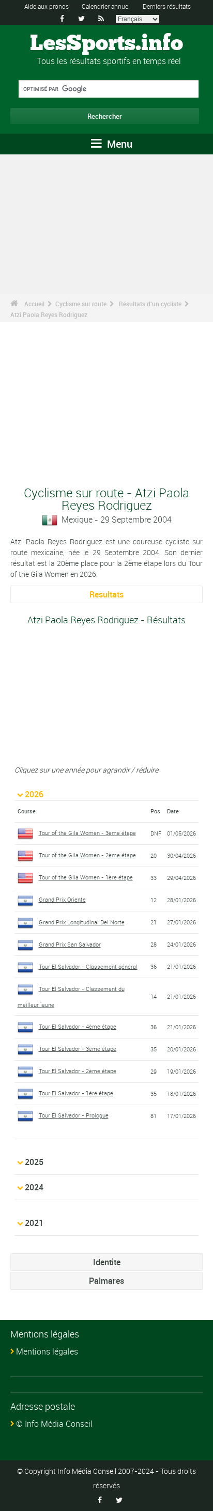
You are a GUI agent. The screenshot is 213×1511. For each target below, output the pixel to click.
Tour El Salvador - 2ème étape (77, 1071)
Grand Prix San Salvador (70, 944)
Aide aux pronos (46, 6)
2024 (34, 1187)
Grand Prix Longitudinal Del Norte (82, 922)
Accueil (34, 304)
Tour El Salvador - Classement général (88, 966)
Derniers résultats (167, 6)
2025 (34, 1162)
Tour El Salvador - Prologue (74, 1115)
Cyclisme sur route (80, 304)
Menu (118, 144)
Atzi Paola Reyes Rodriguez (48, 314)
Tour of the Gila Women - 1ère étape (86, 877)
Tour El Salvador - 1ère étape (76, 1093)
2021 (34, 1223)
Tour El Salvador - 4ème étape (77, 1026)
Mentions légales (47, 1351)
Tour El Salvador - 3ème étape (77, 1048)
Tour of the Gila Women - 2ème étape (87, 855)
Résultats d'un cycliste (150, 304)
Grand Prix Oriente (62, 899)
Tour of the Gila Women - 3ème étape (87, 833)
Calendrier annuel (106, 6)
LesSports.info (106, 44)
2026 (34, 794)
